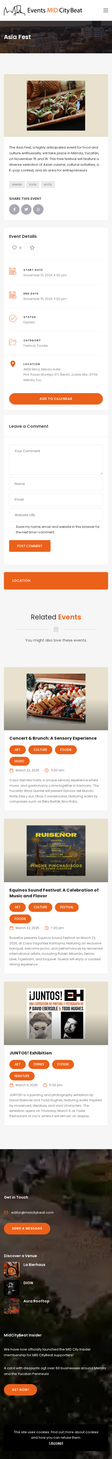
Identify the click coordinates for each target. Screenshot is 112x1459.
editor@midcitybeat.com (32, 1212)
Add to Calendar (56, 398)
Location (21, 580)
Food (32, 184)
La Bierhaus (34, 1264)
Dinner (17, 184)
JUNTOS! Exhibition (30, 1053)
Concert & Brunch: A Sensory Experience (53, 738)
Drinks (39, 1064)
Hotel (48, 184)
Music (19, 761)
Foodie (42, 345)
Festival (29, 345)
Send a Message (27, 1228)
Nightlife (22, 1076)
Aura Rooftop (36, 1301)
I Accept (56, 1443)
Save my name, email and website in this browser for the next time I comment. (57, 529)
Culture (40, 749)
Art (18, 749)
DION (28, 1282)
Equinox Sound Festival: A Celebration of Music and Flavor (54, 893)
